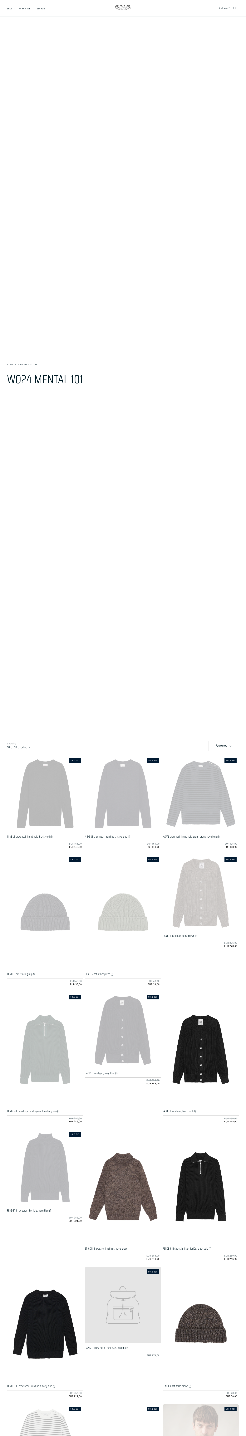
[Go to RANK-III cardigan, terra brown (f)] (201, 893)
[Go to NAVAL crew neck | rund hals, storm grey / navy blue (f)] (201, 794)
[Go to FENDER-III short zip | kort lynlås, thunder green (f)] (45, 1049)
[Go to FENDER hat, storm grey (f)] (45, 912)
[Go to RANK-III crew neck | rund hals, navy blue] (123, 1305)
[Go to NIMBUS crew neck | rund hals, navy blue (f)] (123, 794)
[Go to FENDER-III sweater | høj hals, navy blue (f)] (45, 1168)
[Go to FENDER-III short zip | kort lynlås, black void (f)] (201, 1187)
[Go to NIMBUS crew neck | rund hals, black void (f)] (45, 794)
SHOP (10, 8)
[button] (41, 8)
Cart (236, 8)
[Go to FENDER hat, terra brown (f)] (201, 1324)
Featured (221, 745)
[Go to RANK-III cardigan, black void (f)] (201, 1049)
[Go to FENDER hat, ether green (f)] (123, 912)
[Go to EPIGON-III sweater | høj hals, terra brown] (123, 1187)
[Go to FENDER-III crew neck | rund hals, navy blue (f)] (45, 1324)
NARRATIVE (25, 8)
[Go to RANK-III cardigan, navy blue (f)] (123, 1030)
